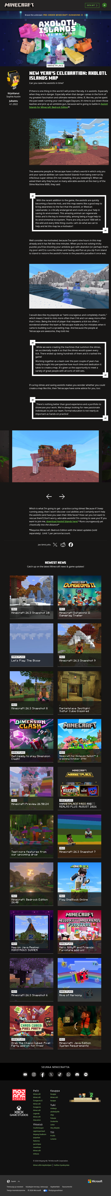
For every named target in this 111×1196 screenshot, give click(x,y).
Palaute (53, 1118)
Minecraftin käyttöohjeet (42, 1165)
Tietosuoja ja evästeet (15, 1187)
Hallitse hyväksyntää (61, 1165)
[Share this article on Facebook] (71, 544)
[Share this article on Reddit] (63, 544)
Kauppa (53, 1094)
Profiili (52, 1136)
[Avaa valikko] (104, 5)
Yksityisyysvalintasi (55, 1190)
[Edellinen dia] (49, 496)
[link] (25, 1074)
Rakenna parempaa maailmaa (37, 1144)
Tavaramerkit (67, 1187)
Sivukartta (54, 1121)
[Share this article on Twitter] (55, 544)
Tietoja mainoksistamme (16, 1190)
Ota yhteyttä (55, 1128)
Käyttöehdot (55, 1187)
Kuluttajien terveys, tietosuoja (37, 1187)
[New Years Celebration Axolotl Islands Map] (69, 142)
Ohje (52, 1115)
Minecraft (36, 1094)
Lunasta (53, 1139)
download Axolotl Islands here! (62, 521)
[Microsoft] (95, 1181)
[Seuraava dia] (62, 496)
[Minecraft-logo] (19, 5)
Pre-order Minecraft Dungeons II (63, 15)
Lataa (52, 1124)
